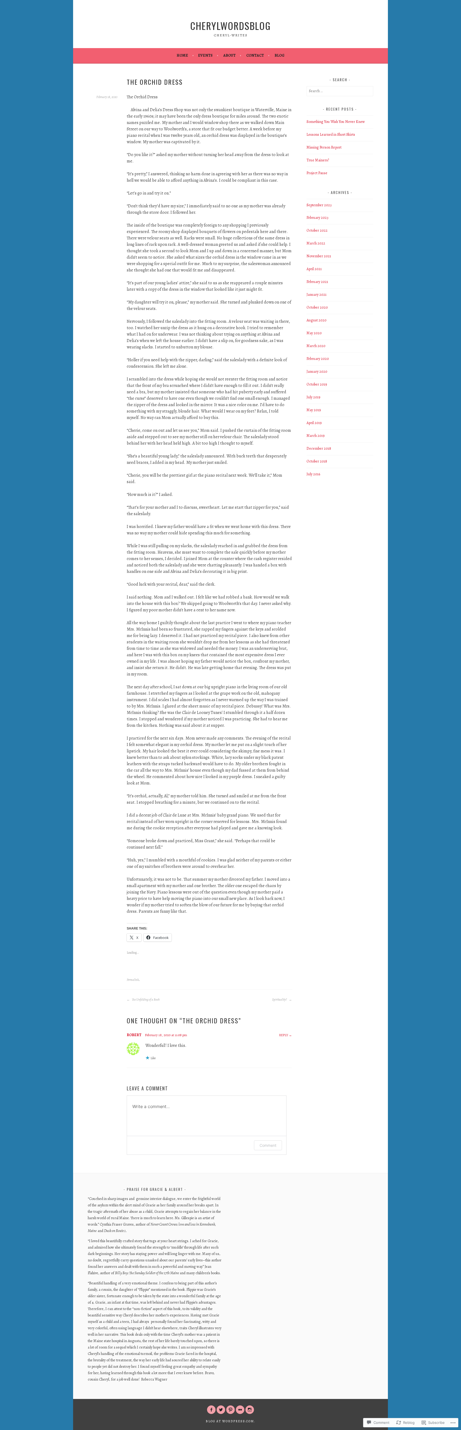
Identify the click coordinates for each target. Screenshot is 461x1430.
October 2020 (317, 307)
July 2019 (313, 397)
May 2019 (314, 410)
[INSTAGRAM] (249, 1409)
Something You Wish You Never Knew (336, 121)
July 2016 (313, 474)
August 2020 (317, 320)
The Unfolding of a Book (145, 999)
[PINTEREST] (230, 1409)
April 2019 (314, 422)
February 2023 (317, 217)
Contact (255, 55)
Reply (283, 1035)
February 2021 (317, 281)
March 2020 (316, 345)
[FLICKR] (240, 1409)
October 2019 (317, 384)
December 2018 (319, 448)
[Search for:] (340, 91)
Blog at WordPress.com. (230, 1421)
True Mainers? (318, 160)
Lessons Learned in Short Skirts (331, 134)
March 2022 (316, 243)
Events (205, 55)
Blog (279, 55)
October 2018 (317, 461)
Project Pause (317, 173)
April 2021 (314, 268)
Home (182, 55)
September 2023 (319, 205)
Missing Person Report (324, 147)
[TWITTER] (221, 1409)
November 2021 (319, 256)
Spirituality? (279, 999)
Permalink (133, 980)
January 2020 (317, 371)
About (229, 55)
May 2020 (314, 333)
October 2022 (317, 230)
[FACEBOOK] (211, 1409)
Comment (268, 1145)
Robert (134, 1034)
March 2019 (316, 435)
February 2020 (318, 358)
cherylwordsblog (230, 25)
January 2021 (317, 294)
